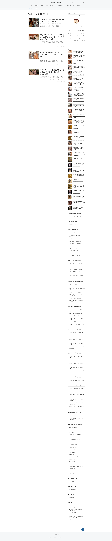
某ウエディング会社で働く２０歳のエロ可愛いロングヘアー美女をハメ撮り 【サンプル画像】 (78, 121)
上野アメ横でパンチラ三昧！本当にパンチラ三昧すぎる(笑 (78, 197)
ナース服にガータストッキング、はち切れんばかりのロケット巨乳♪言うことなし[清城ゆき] (78, 73)
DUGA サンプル (72, 463)
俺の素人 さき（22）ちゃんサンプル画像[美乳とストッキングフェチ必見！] (78, 148)
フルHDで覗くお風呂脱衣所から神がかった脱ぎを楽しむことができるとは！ (78, 137)
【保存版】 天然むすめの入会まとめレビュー (76, 333)
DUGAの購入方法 (72, 432)
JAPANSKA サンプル (73, 454)
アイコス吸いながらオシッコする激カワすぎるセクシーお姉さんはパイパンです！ (78, 192)
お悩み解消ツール (72, 489)
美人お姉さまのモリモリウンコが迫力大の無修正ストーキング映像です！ (78, 186)
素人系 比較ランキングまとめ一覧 (75, 243)
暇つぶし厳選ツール (72, 481)
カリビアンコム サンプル (73, 447)
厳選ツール (79, 5)
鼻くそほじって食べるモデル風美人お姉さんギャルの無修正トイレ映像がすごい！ (78, 165)
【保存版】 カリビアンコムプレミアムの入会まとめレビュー (76, 295)
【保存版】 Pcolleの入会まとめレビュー (76, 313)
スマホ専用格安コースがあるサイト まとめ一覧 (76, 236)
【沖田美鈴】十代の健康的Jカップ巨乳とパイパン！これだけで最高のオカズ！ (79, 143)
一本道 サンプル (72, 452)
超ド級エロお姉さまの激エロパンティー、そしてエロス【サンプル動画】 (52, 54)
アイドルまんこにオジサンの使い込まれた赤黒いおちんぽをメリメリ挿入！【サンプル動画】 (52, 37)
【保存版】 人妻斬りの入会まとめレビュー (76, 364)
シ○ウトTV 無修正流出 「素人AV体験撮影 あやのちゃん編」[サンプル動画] (79, 62)
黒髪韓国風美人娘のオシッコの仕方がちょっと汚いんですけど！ (78, 181)
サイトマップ (56, 534)
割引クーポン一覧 (49, 5)
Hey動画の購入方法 (72, 437)
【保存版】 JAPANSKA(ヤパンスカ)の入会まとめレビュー (76, 272)
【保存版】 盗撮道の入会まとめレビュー (76, 321)
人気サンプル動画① (60, 5)
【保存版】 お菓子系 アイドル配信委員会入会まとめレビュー (77, 403)
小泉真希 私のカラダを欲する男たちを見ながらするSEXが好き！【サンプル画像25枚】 (78, 51)
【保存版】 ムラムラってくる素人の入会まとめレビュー (76, 340)
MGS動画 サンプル (72, 459)
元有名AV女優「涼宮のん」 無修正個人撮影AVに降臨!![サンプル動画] (79, 56)
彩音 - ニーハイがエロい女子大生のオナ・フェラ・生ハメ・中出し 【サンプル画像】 (78, 83)
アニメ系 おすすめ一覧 (73, 250)
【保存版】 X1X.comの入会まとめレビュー (77, 276)
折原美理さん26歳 (76, 132)
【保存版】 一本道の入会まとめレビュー (76, 269)
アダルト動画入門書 (39, 5)
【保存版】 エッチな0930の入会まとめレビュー (77, 360)
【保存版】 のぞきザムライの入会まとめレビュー (76, 319)
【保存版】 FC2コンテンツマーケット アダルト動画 (77, 301)
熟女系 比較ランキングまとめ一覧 (75, 245)
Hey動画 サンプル (72, 468)
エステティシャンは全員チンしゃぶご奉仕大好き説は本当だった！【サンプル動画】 (52, 72)
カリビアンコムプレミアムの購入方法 (76, 434)
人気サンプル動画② (70, 5)
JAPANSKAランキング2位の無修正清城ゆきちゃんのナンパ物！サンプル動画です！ (78, 78)
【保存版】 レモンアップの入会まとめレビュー (76, 407)
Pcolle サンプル (72, 473)
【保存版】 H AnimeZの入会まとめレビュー (77, 389)
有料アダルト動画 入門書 (73, 224)
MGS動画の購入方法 (73, 427)
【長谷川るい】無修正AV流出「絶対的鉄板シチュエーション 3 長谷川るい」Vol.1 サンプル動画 (79, 202)
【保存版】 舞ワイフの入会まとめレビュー (76, 371)
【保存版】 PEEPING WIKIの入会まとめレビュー (76, 310)
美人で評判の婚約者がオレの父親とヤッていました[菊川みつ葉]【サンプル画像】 (79, 154)
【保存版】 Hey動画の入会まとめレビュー (77, 298)
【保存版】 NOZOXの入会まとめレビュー (77, 324)
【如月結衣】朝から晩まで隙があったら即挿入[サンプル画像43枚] (79, 67)
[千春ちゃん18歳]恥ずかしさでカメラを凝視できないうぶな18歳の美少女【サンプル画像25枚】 (79, 94)
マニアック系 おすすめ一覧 (74, 255)
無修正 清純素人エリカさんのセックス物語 (78, 159)
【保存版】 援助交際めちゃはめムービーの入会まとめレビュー (76, 347)
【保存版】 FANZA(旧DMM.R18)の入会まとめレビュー (77, 289)
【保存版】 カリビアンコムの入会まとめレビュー (76, 264)
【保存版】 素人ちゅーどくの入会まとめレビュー (76, 344)
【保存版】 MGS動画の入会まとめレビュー (77, 285)
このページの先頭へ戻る (82, 529)
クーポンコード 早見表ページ (75, 216)
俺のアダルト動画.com (56, 2)
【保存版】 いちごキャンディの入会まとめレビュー (76, 400)
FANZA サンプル (72, 461)
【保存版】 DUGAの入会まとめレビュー (76, 292)
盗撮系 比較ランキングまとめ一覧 (75, 241)
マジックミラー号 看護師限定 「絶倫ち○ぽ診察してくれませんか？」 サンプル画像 (79, 89)
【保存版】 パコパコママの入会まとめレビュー (76, 357)
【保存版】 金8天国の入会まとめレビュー (77, 380)
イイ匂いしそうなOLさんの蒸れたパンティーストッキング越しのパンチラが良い (78, 170)
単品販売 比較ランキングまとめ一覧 (76, 238)
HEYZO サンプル (72, 449)
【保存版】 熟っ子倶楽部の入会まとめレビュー (76, 368)
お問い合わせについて (73, 497)
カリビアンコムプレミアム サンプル (76, 466)
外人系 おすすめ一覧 (73, 248)
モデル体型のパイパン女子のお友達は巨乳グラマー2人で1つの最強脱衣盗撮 (78, 127)
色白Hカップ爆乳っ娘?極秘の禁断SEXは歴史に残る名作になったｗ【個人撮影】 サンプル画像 (78, 100)
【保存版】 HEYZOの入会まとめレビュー (77, 267)
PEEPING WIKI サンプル (73, 456)
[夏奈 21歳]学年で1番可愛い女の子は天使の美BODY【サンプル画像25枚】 (79, 116)
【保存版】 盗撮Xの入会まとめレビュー (76, 315)
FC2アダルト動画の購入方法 (74, 439)
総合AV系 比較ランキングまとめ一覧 (76, 232)
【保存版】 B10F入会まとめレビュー (76, 415)
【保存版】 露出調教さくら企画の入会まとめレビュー (76, 419)
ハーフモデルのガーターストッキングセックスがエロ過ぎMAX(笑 (78, 110)
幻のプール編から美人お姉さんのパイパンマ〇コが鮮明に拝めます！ (78, 175)
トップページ (29, 8)
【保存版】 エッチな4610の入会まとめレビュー (77, 336)
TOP (31, 5)
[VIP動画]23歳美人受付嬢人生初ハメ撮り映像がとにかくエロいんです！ (78, 105)
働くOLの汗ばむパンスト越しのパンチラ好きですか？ (78, 208)
